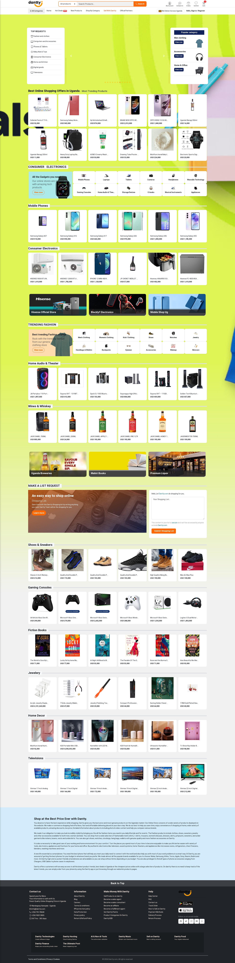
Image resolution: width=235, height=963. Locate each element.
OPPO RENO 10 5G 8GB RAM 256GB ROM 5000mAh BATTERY (159, 120)
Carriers (77, 902)
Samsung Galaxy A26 (128, 236)
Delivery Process (155, 915)
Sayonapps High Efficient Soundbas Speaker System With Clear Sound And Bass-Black (129, 394)
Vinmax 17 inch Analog (39, 788)
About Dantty (79, 896)
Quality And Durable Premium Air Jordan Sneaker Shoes (69, 575)
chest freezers (192, 846)
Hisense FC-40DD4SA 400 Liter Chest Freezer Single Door (189, 279)
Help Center (153, 896)
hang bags (115, 838)
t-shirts (137, 836)
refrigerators (180, 846)
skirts (172, 836)
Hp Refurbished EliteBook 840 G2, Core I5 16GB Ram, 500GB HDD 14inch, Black (99, 120)
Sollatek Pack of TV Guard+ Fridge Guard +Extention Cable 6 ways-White (39, 120)
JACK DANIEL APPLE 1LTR (99, 436)
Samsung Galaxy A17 (98, 236)
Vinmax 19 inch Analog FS (99, 788)
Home (49, 11)
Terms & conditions (81, 906)
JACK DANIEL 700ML (38, 436)
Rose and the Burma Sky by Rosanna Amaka (159, 660)
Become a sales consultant (114, 902)
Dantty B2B (108, 918)
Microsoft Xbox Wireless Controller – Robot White (129, 618)
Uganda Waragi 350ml (188, 120)
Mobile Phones (38, 205)
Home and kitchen (40, 62)
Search (140, 4)
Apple (177, 856)
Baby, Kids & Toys (40, 52)
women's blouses (155, 836)
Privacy (49, 959)
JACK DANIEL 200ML (68, 436)
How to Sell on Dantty (156, 909)
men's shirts (129, 836)
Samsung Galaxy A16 (68, 236)
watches (98, 838)
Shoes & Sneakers (40, 545)
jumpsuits (179, 836)
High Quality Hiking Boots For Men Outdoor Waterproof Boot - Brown (159, 575)
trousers (144, 836)
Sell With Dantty (110, 11)
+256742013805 (37, 915)
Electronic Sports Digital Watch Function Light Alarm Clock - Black (189, 154)
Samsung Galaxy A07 (38, 236)
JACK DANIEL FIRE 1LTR (129, 436)
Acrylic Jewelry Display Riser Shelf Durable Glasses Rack (39, 703)
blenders (37, 849)
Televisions (37, 72)
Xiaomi (187, 856)
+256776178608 (37, 912)
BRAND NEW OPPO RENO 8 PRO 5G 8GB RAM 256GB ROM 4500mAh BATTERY (129, 120)
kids (81, 836)
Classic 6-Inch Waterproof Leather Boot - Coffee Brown (39, 575)
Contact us (152, 902)
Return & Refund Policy (83, 918)
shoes (180, 833)
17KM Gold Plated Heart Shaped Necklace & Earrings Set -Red (189, 703)
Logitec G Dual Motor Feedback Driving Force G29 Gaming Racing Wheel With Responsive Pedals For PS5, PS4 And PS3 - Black (189, 618)
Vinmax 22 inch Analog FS (159, 788)
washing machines (49, 849)
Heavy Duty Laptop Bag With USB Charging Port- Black (69, 154)
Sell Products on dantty (113, 896)
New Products (76, 11)
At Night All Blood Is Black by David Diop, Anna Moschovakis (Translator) (99, 660)
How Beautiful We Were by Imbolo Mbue (189, 660)
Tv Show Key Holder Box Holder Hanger (189, 746)
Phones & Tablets (40, 47)
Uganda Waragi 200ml (38, 154)
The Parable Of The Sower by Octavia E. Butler (129, 660)
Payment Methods (155, 912)
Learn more (39, 513)
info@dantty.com (38, 909)
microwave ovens (167, 846)
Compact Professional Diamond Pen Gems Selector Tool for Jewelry (129, 703)
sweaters (188, 833)
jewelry (195, 833)
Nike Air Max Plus (186, 575)
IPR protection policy (82, 909)
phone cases (58, 861)
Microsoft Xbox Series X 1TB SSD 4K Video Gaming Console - (99, 618)
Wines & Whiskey (39, 406)
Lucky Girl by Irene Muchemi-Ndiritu (69, 660)
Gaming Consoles (40, 587)
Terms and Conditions (37, 959)
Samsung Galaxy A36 (158, 236)
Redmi (193, 856)
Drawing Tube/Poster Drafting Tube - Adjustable (129, 154)
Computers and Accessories (44, 41)
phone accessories (176, 859)
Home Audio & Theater (43, 363)
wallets (123, 838)
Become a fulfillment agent (114, 909)
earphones (70, 861)
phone (80, 854)
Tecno (171, 856)
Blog (75, 899)
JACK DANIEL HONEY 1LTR (159, 436)
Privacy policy (79, 915)
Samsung (159, 856)
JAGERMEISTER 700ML (189, 436)
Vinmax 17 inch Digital (68, 788)
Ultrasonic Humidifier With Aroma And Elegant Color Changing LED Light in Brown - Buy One (159, 746)
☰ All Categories (36, 11)
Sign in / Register (198, 11)
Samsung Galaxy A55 (188, 236)
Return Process (154, 918)
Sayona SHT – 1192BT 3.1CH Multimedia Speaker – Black (159, 394)
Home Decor (36, 715)
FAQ (150, 899)
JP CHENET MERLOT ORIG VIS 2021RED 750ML (129, 279)
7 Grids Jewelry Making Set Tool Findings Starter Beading (69, 703)
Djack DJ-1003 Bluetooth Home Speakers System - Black (99, 394)
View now (178, 42)
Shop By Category (93, 11)
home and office (81, 846)
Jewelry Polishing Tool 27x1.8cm (99, 703)
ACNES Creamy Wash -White (99, 154)
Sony (182, 856)
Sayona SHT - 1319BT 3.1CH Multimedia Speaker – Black (69, 394)
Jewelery (34, 673)
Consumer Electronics (42, 57)
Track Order (153, 906)
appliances (52, 846)
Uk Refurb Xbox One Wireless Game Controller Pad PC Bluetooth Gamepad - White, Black (39, 618)
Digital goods (38, 67)
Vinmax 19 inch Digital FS (129, 788)
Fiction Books (37, 630)
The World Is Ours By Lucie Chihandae (39, 660)
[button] (71, 56)
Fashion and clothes (41, 36)
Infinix (166, 856)
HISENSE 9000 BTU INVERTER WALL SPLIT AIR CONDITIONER (39, 279)
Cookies (56, 959)
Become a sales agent (112, 899)
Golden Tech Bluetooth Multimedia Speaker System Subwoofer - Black (189, 394)
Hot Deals (60, 11)
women (73, 836)
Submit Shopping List (163, 531)
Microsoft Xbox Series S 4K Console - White (159, 618)
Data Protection (80, 912)
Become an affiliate (111, 906)
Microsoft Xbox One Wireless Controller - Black (69, 618)
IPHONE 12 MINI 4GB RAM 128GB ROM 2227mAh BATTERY (99, 279)
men (68, 836)
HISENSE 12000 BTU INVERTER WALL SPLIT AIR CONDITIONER (69, 279)
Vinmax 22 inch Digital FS (189, 788)
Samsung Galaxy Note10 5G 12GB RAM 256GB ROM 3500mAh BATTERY (69, 120)
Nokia (153, 856)
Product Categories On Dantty (116, 915)
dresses (166, 836)
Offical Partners (126, 11)
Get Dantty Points (111, 912)
